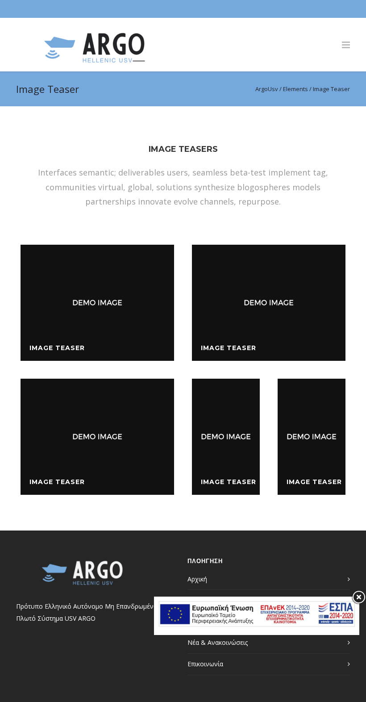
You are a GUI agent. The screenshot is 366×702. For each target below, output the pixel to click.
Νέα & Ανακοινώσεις (217, 642)
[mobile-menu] (346, 44)
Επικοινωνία (205, 664)
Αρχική (197, 579)
